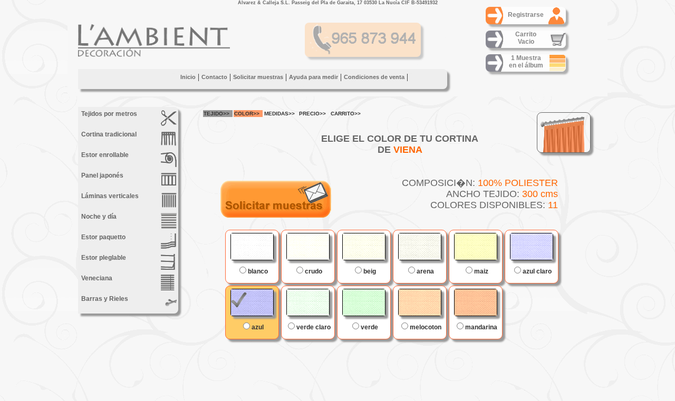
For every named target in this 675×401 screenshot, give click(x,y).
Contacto (214, 77)
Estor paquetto (103, 237)
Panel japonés (101, 175)
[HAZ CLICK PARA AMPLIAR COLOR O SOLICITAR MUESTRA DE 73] (308, 302)
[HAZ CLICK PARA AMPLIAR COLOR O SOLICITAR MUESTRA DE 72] (363, 302)
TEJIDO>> (216, 113)
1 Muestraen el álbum (526, 61)
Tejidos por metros (108, 114)
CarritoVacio (525, 38)
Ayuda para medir (313, 77)
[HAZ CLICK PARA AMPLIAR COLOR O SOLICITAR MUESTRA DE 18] (475, 246)
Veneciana (96, 278)
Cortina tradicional (108, 134)
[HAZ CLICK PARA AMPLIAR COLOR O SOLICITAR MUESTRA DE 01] (252, 246)
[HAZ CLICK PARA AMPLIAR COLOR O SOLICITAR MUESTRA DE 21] (475, 302)
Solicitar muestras (258, 77)
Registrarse (526, 14)
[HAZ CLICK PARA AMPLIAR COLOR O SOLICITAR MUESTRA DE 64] (252, 302)
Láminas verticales (109, 196)
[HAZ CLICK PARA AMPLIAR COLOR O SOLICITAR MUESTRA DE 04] (308, 246)
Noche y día (98, 216)
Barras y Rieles (104, 298)
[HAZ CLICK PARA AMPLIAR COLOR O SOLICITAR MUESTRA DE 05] (363, 246)
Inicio (188, 77)
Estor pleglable (103, 257)
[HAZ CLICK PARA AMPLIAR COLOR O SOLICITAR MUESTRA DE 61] (531, 246)
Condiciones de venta (374, 77)
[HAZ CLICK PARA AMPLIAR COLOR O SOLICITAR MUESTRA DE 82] (419, 246)
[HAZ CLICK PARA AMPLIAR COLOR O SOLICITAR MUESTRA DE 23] (419, 302)
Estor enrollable (104, 155)
